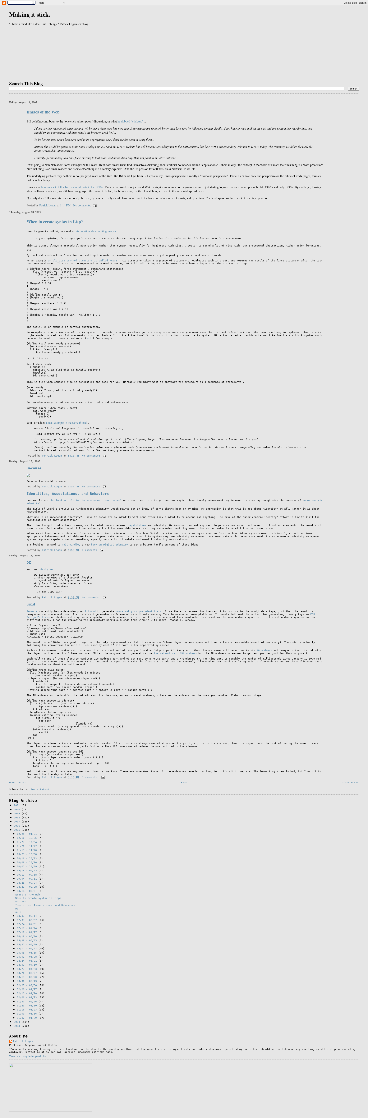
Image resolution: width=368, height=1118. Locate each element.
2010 (17, 809)
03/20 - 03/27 (27, 973)
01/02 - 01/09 (27, 1017)
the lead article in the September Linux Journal (86, 500)
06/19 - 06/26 (27, 936)
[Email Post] (94, 205)
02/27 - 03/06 (27, 985)
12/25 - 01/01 (27, 833)
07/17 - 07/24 (27, 928)
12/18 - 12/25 (27, 837)
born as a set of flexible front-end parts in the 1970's (72, 187)
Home (184, 782)
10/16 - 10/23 (27, 858)
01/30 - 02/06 (27, 1001)
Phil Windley (71, 544)
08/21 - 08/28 (27, 886)
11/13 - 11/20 (27, 850)
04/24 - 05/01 (27, 960)
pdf (88, 338)
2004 (17, 1021)
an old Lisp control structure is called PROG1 (82, 260)
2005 (17, 829)
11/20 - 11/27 (27, 846)
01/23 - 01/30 (27, 1005)
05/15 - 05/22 (27, 948)
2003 (17, 1025)
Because (34, 468)
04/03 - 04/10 (27, 964)
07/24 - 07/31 (27, 924)
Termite (32, 611)
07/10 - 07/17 (27, 932)
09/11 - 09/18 (27, 874)
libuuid (90, 611)
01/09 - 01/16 (27, 1013)
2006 (17, 825)
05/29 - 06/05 (27, 940)
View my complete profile (27, 1056)
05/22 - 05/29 (27, 944)
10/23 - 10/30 (27, 854)
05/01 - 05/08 (27, 956)
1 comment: (90, 550)
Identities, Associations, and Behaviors (68, 494)
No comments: (82, 205)
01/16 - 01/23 (27, 1009)
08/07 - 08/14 (27, 915)
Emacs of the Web (43, 112)
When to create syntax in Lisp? (55, 222)
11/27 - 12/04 (27, 842)
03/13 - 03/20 (27, 977)
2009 (17, 813)
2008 (17, 817)
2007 (17, 821)
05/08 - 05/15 (27, 952)
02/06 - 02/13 (27, 997)
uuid (31, 604)
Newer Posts (17, 782)
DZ (29, 562)
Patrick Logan (23, 1041)
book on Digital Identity (109, 544)
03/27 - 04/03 (27, 969)
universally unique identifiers (139, 611)
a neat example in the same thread (66, 423)
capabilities (137, 525)
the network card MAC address (175, 653)
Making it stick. (29, 14)
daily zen (47, 569)
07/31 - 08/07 (27, 920)
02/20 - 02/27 (27, 989)
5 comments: (91, 777)
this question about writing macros (95, 231)
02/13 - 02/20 (27, 993)
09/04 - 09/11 (27, 878)
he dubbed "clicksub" (130, 121)
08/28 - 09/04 (27, 882)
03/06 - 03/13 (27, 981)
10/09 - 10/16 (27, 862)
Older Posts (350, 782)
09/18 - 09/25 (27, 870)
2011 (17, 805)
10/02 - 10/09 (27, 866)
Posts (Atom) (40, 789)
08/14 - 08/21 (27, 891)
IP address (264, 650)
